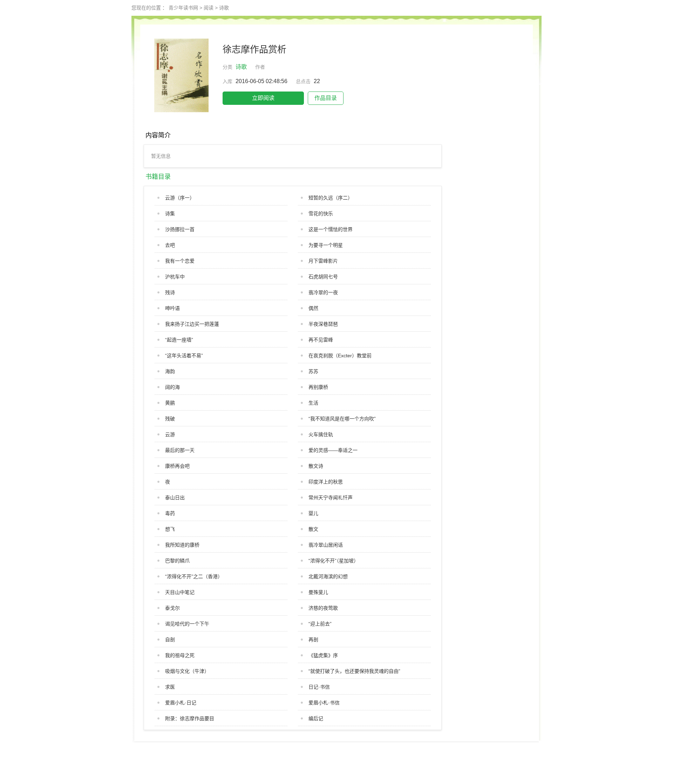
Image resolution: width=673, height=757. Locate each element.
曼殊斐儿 (318, 592)
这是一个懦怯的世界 (330, 229)
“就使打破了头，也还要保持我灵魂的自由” (354, 671)
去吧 (170, 245)
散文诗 (315, 466)
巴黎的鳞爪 (177, 560)
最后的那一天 (180, 450)
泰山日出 (175, 497)
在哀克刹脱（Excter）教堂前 (340, 355)
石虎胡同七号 (323, 276)
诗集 (170, 213)
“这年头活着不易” (184, 355)
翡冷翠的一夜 (323, 292)
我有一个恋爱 (180, 261)
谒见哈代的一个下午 (187, 624)
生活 (313, 403)
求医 (170, 687)
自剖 (170, 639)
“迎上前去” (320, 624)
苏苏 (313, 371)
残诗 (170, 292)
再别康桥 (318, 387)
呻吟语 (172, 308)
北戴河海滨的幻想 (328, 576)
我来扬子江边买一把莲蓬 (192, 324)
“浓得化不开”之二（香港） (194, 576)
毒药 (170, 513)
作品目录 (325, 98)
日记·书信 (319, 687)
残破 (170, 418)
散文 (313, 529)
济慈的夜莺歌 (323, 608)
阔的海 (172, 387)
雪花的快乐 (320, 213)
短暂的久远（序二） (330, 198)
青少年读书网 (183, 8)
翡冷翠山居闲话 (325, 545)
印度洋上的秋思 (325, 482)
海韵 (170, 371)
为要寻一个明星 (325, 245)
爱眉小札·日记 (180, 702)
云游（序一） (180, 198)
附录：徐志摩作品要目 (189, 718)
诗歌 (224, 8)
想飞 (170, 529)
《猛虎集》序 (323, 655)
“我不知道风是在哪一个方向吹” (342, 418)
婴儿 (313, 513)
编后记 (315, 718)
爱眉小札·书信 (324, 702)
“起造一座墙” (179, 340)
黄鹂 (170, 403)
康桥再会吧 (177, 466)
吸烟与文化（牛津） (187, 671)
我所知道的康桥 (182, 545)
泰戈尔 (172, 608)
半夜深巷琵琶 (323, 324)
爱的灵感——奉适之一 (333, 450)
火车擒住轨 (320, 434)
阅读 (208, 8)
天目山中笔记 (180, 592)
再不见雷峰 (320, 340)
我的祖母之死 (180, 655)
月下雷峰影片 (323, 261)
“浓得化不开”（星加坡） (333, 560)
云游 (170, 434)
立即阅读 (263, 98)
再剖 (313, 639)
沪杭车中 (175, 276)
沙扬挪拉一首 (180, 229)
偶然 (313, 308)
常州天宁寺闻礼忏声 (330, 497)
